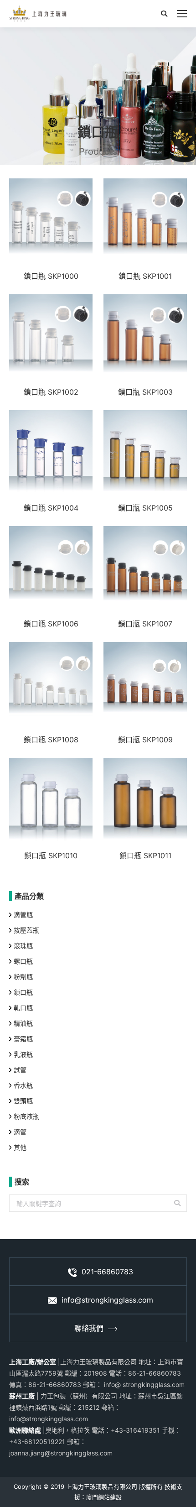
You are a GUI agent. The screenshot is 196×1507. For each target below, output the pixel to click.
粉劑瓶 (23, 976)
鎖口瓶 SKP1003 (145, 391)
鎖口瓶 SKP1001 (145, 276)
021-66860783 (107, 1271)
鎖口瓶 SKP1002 (51, 391)
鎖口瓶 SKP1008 (51, 739)
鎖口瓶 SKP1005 (145, 507)
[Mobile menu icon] (182, 14)
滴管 (20, 1132)
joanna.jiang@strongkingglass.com (61, 1453)
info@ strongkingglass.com (143, 1384)
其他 (20, 1147)
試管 (20, 1070)
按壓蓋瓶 (26, 930)
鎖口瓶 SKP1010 (50, 855)
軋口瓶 (23, 1008)
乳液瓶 (23, 1054)
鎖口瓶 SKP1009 (145, 739)
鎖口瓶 (23, 992)
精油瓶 (23, 1023)
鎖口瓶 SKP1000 (51, 276)
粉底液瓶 (26, 1116)
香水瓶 (23, 1085)
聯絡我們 (88, 1328)
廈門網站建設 (104, 1497)
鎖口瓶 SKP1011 (145, 855)
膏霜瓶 (23, 1039)
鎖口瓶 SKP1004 (51, 507)
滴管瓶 (23, 914)
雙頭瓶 (23, 1101)
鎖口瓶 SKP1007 (145, 623)
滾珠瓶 (23, 945)
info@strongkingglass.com (107, 1299)
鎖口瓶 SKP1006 (51, 623)
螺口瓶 (23, 961)
